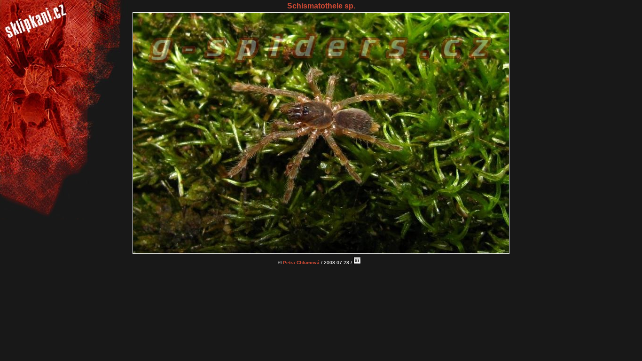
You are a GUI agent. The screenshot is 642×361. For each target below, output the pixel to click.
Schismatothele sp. (321, 6)
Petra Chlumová (301, 262)
